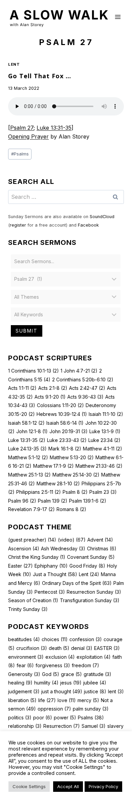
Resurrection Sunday (94, 592)
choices (55, 639)
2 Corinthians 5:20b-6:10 (82, 379)
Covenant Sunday (91, 557)
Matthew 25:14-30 (76, 475)
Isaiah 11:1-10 (106, 414)
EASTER (107, 648)
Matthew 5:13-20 (72, 457)
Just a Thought (55, 574)
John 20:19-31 (68, 431)
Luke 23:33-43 (67, 440)
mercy (88, 700)
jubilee (94, 682)
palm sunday (91, 709)
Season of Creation (33, 600)
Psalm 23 (103, 492)
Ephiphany (51, 566)
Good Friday (87, 566)
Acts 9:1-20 (50, 397)
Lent (14, 64)
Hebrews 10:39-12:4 (62, 414)
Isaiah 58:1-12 (26, 423)
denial (81, 648)
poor (42, 717)
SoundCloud (102, 216)
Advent (100, 540)
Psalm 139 (52, 501)
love (67, 700)
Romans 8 (71, 509)
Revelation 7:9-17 (31, 509)
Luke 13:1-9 (104, 431)
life (47, 700)
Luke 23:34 (104, 440)
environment (26, 657)
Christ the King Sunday (36, 557)
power (65, 717)
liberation (22, 700)
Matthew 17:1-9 (53, 466)
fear (25, 665)
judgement (24, 691)
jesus (71, 682)
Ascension (23, 548)
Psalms (20, 153)
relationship (25, 726)
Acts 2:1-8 (52, 388)
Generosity (24, 674)
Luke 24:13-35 (27, 448)
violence (51, 735)
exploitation (93, 657)
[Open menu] (117, 17)
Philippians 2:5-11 (38, 492)
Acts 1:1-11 (22, 388)
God (50, 674)
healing (20, 682)
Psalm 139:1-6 (87, 501)
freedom (85, 665)
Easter (20, 566)
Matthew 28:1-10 (58, 483)
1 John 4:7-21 (79, 371)
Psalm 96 (22, 501)
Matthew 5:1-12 (28, 457)
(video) (72, 540)
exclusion (60, 657)
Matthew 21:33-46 (99, 466)
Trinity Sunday (28, 609)
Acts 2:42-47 (87, 388)
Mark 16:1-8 (64, 448)
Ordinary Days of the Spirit (77, 583)
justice (95, 691)
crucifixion (31, 648)
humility (46, 682)
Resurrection (61, 726)
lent (116, 691)
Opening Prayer (28, 136)
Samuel (94, 726)
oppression (54, 709)
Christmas (101, 548)
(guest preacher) (32, 540)
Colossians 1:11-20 (60, 405)
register (18, 225)
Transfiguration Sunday (89, 600)
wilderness (83, 735)
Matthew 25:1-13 (29, 475)
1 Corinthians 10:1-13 (33, 371)
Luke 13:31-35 (54, 127)
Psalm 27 (22, 127)
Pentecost (50, 592)
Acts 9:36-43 (85, 397)
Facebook (88, 225)
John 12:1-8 (32, 431)
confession (85, 639)
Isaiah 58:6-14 (65, 423)
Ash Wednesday (63, 548)
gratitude (97, 674)
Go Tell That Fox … (39, 76)
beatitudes (24, 639)
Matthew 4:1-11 (102, 448)
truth (26, 735)
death (59, 648)
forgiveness (53, 665)
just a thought (61, 691)
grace (71, 674)
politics (19, 717)
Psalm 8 (75, 492)
